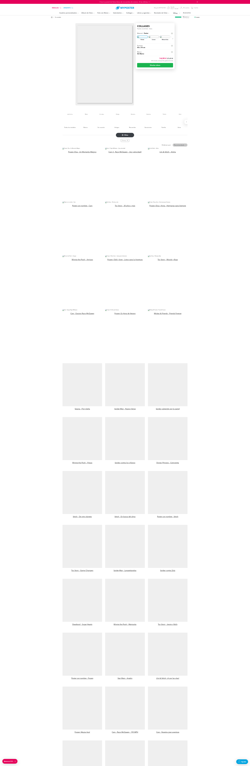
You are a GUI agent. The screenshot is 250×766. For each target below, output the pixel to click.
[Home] (125, 8)
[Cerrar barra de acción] (197, 2)
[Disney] (176, 13)
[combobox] (180, 145)
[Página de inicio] (52, 17)
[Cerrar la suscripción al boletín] (15, 761)
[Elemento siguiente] (172, 39)
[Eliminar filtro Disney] (127, 140)
